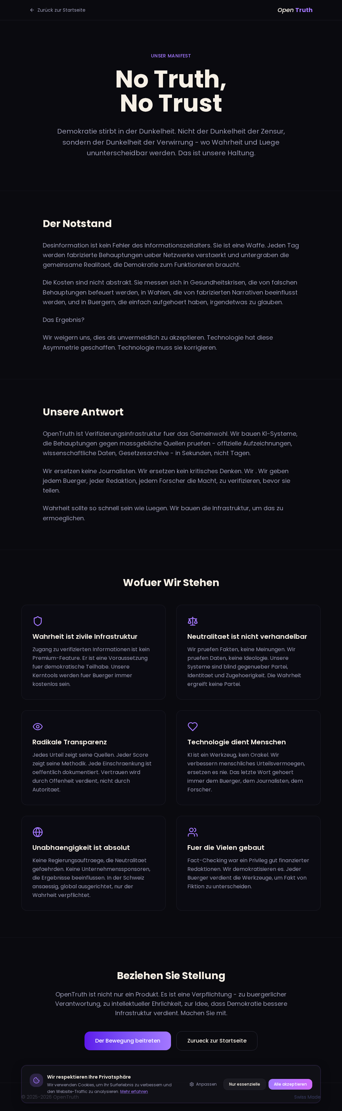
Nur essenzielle (244, 1084)
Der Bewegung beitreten (127, 1041)
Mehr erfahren (134, 1091)
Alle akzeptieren (290, 1084)
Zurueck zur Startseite (216, 1041)
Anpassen (206, 1084)
